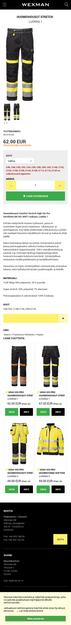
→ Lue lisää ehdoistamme (29, 610)
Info (26, 412)
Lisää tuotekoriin (37, 196)
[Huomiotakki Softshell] (50, 444)
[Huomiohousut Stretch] (19, 366)
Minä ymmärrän (35, 618)
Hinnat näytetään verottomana (17, 145)
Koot (9, 155)
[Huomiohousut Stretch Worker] (50, 366)
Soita (60, 539)
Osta (12, 412)
